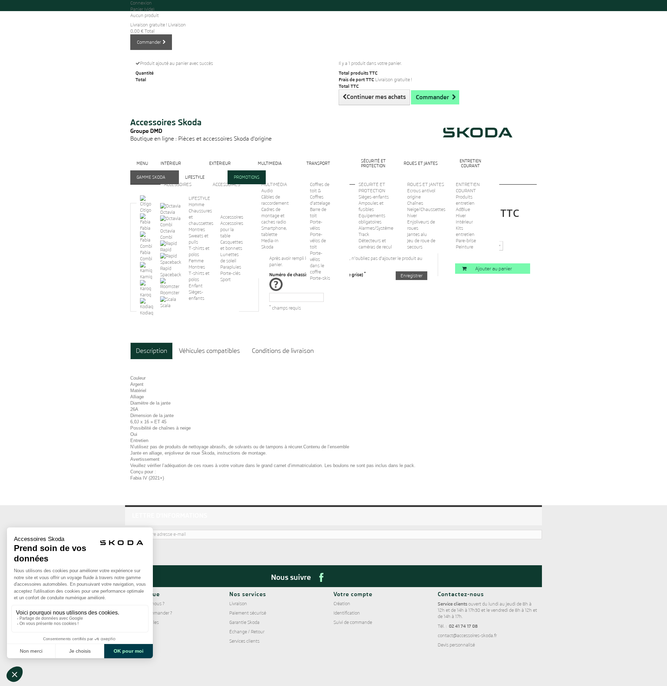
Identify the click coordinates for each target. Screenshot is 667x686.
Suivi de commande (353, 622)
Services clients (244, 641)
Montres (197, 229)
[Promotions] (247, 182)
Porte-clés (230, 273)
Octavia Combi (167, 234)
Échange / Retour (246, 631)
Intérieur (464, 222)
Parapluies (230, 267)
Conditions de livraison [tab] (283, 350)
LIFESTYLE (199, 198)
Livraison (238, 603)
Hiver (461, 215)
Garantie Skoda (244, 622)
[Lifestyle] (195, 182)
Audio (267, 190)
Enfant (196, 285)
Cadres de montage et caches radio (273, 216)
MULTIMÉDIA (274, 184)
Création (342, 603)
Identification (347, 613)
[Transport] (318, 168)
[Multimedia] (270, 168)
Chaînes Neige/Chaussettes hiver (426, 209)
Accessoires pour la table (231, 229)
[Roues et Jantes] (421, 168)
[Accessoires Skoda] (201, 108)
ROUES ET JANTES (425, 184)
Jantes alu (417, 234)
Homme (196, 204)
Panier (142, 9)
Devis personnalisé (456, 644)
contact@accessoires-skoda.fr (467, 635)
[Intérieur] (170, 168)
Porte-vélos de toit (318, 240)
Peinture (464, 246)
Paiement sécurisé (247, 613)
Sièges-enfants (374, 197)
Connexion (141, 3)
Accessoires (231, 217)
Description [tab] (151, 350)
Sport (225, 279)
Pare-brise (466, 240)
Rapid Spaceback (170, 271)
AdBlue (463, 209)
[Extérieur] (220, 168)
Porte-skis (320, 278)
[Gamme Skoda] (151, 182)
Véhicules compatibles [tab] (209, 350)
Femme (196, 260)
